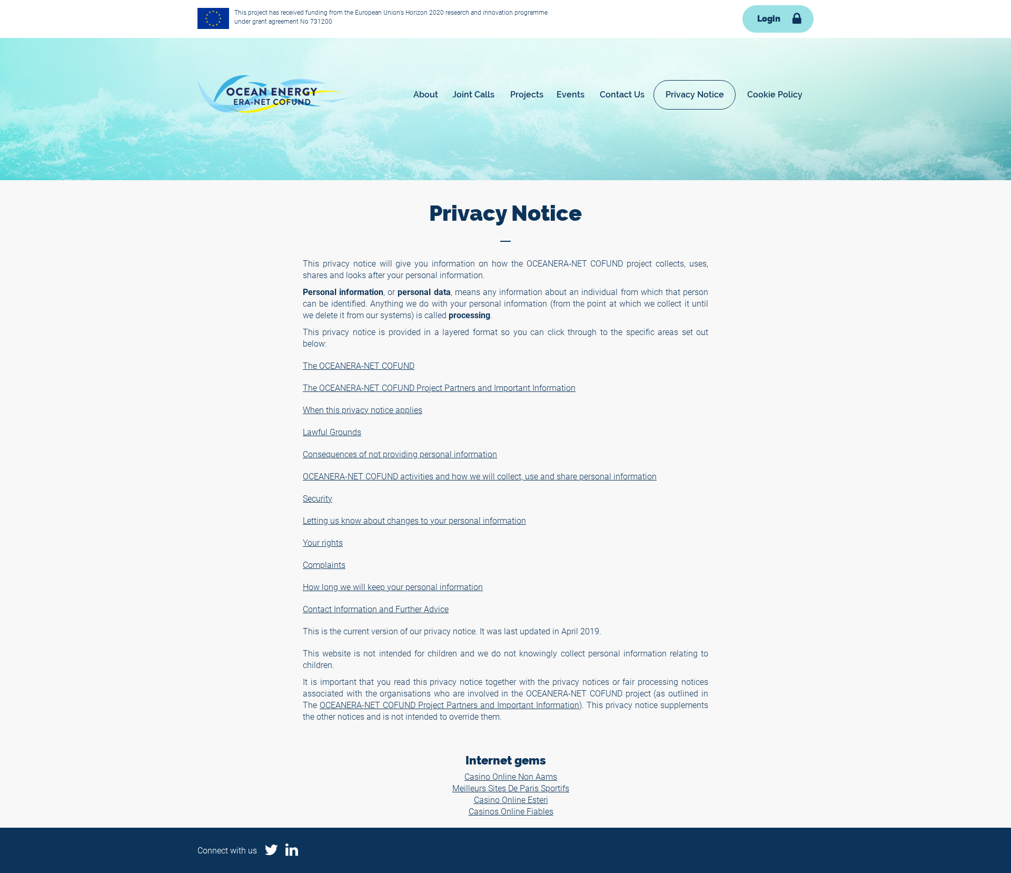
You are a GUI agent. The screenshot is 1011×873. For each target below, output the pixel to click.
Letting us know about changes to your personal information (414, 520)
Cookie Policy (774, 95)
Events (570, 95)
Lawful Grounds (332, 431)
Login (768, 19)
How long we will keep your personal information (393, 586)
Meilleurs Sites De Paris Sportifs (510, 787)
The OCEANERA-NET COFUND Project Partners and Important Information (439, 387)
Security (317, 498)
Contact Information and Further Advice (376, 608)
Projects (526, 95)
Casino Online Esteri (511, 799)
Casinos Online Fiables (511, 811)
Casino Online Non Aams (510, 776)
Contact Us (622, 95)
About (425, 95)
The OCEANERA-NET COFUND (358, 365)
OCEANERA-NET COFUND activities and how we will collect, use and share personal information (480, 476)
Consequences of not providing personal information (400, 453)
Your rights (323, 542)
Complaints (324, 564)
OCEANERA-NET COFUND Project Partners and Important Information (449, 704)
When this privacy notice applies (362, 409)
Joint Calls (473, 95)
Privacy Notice (695, 95)
